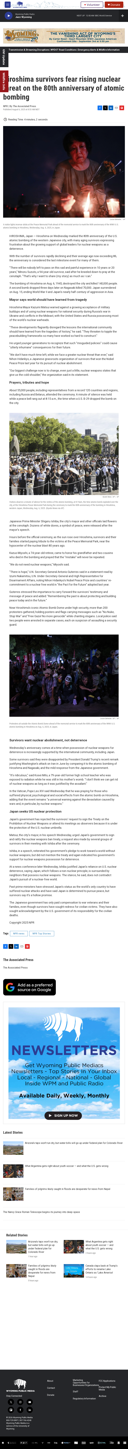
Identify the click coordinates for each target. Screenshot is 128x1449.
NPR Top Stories (42, 933)
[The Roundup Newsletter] (64, 1063)
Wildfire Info (4, 81)
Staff (75, 1391)
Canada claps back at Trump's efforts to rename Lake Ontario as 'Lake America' (102, 1269)
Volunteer (93, 5)
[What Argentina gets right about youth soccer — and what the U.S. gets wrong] (13, 1171)
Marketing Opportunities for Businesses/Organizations (84, 1382)
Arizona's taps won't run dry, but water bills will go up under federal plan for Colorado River (74, 1143)
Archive (102, 1396)
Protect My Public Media (107, 1388)
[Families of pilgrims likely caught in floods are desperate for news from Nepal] (13, 1194)
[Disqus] (64, 1327)
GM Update (4, 57)
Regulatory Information (84, 1398)
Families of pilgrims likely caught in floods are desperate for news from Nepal (67, 1189)
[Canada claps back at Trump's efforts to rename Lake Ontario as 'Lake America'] (74, 1271)
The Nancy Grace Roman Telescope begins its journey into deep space (41, 1212)
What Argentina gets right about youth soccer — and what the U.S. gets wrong (66, 1166)
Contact (51, 1388)
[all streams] (123, 15)
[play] (8, 16)
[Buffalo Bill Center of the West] (84, 1443)
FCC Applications (107, 1381)
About (50, 1381)
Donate (115, 4)
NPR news (19, 933)
